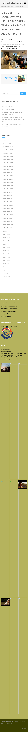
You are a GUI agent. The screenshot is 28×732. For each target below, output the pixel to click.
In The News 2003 (8, 198)
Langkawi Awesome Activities (8, 311)
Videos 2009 (6, 244)
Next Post (11, 78)
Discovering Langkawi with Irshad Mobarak (12, 359)
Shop (16, 82)
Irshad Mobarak (12, 3)
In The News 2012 (8, 215)
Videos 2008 (6, 241)
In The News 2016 (8, 182)
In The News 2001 (8, 195)
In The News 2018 (8, 163)
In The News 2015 (8, 185)
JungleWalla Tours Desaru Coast (9, 306)
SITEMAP (3, 723)
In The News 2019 (8, 159)
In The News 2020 (8, 156)
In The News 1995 (8, 189)
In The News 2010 (8, 225)
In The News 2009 (8, 205)
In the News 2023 (8, 146)
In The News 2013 (8, 211)
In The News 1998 (8, 169)
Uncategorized (7, 277)
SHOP (23, 721)
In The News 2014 (8, 172)
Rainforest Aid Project (6, 316)
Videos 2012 (6, 254)
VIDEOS (5, 231)
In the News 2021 (8, 153)
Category (5, 273)
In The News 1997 (8, 192)
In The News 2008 (8, 208)
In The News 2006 (8, 179)
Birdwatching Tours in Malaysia (9, 308)
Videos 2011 (6, 251)
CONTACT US (10, 723)
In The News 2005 (8, 166)
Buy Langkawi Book (8, 109)
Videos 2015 (6, 260)
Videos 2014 (6, 257)
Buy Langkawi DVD (7, 106)
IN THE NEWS (7, 143)
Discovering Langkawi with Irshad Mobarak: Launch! (12, 113)
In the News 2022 (8, 150)
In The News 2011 (8, 218)
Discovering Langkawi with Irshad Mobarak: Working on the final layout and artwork (13, 119)
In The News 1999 (8, 221)
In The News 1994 (8, 228)
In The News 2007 (8, 176)
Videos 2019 (6, 234)
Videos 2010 (6, 247)
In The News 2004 (8, 202)
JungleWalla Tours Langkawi (9, 303)
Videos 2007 (6, 238)
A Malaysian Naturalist (6, 313)
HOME (4, 140)
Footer (4, 270)
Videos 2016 (6, 264)
